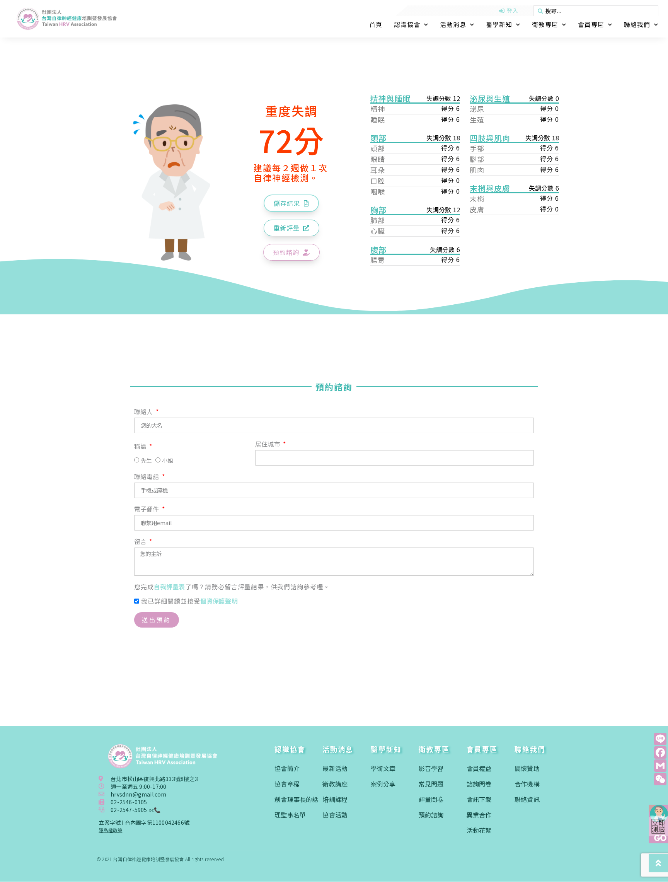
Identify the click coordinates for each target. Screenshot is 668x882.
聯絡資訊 (527, 799)
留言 (141, 542)
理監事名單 (290, 814)
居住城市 (268, 445)
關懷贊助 (527, 768)
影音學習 (431, 768)
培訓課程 (335, 799)
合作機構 (527, 783)
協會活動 (335, 814)
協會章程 (287, 783)
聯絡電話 (147, 477)
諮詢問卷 (479, 783)
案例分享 (383, 783)
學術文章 (383, 768)
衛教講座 (335, 783)
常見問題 (431, 783)
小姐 (167, 460)
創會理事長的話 (296, 799)
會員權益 (479, 768)
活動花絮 (479, 830)
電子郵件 (147, 510)
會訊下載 (479, 799)
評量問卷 (431, 799)
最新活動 (335, 768)
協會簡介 (287, 768)
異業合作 (479, 814)
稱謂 (141, 447)
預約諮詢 (431, 814)
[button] (291, 203)
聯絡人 (144, 412)
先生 (146, 460)
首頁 (375, 24)
